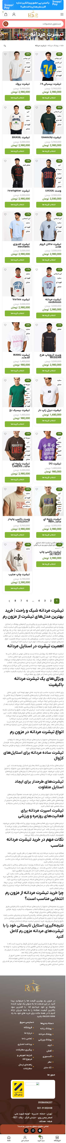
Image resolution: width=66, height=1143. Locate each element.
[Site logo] (33, 14)
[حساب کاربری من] (14, 14)
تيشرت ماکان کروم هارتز (50, 246)
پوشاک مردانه (53, 45)
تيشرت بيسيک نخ (19, 410)
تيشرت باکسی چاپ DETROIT (50, 553)
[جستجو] (5, 23)
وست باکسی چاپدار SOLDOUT (19, 520)
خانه (62, 45)
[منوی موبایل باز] (62, 14)
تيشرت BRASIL (21, 137)
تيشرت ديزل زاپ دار (49, 410)
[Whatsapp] (26, 1130)
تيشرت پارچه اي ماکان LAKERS (21, 465)
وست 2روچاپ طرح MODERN (50, 356)
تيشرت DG (55, 463)
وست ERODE (53, 191)
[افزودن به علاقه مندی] (36, 54)
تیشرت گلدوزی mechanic (21, 246)
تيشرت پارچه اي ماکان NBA (52, 520)
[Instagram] (33, 1130)
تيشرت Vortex (21, 299)
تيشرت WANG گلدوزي (21, 356)
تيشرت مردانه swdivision (53, 301)
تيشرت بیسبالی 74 (50, 84)
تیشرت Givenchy (51, 137)
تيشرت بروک (23, 84)
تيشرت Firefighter (19, 191)
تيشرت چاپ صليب (19, 574)
